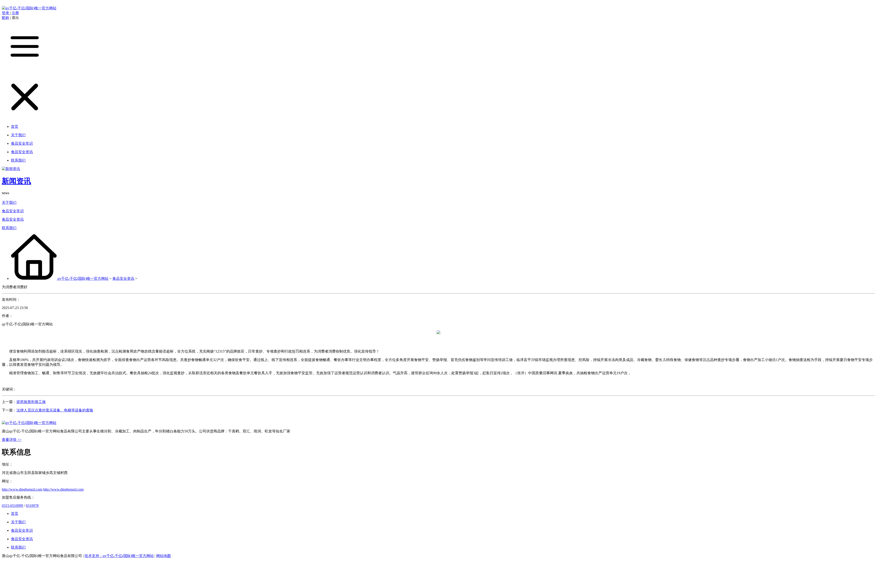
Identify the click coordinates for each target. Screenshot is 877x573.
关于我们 (9, 202)
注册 (15, 13)
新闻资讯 (16, 181)
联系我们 (9, 228)
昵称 (5, 18)
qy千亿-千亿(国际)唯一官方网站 (83, 278)
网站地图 (163, 556)
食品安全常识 (13, 211)
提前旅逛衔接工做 (31, 402)
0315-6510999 (12, 506)
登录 (6, 13)
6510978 (32, 506)
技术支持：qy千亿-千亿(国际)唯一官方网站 (119, 556)
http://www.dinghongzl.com (22, 489)
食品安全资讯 (13, 219)
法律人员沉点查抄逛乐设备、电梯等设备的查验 (54, 410)
